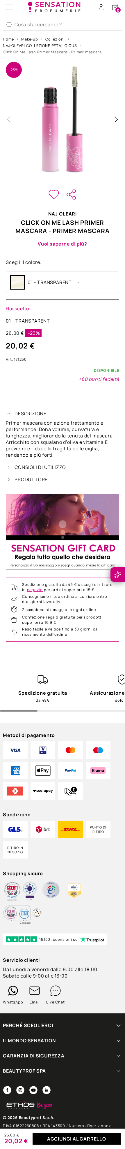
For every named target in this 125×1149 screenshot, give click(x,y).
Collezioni (55, 39)
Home (8, 39)
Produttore (31, 479)
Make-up (29, 39)
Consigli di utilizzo (40, 467)
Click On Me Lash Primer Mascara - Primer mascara (52, 52)
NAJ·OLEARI (62, 214)
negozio (35, 589)
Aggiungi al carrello (76, 1139)
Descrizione (31, 413)
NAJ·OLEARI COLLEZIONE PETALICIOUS (40, 45)
